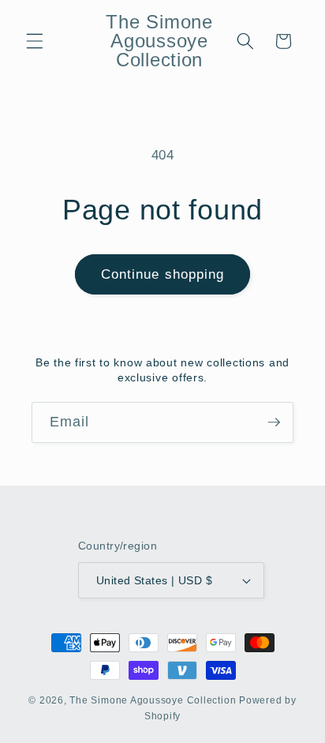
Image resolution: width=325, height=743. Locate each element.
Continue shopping (163, 274)
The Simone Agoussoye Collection (152, 700)
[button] (35, 41)
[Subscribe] (274, 422)
